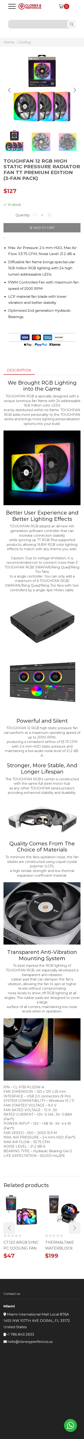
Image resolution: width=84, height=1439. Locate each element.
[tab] (19, 370)
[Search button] (71, 24)
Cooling (24, 42)
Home (9, 42)
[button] (9, 90)
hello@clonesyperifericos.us (30, 1342)
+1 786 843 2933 (20, 1334)
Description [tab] (19, 370)
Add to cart (44, 227)
